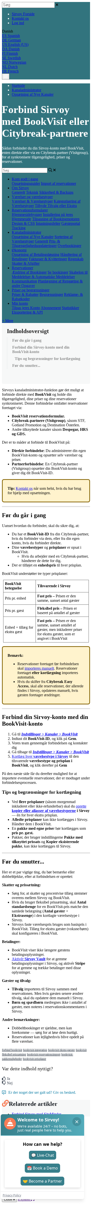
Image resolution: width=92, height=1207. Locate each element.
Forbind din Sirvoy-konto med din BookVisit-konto (40, 349)
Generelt (18, 192)
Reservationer (22, 268)
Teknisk (32, 192)
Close (8, 1199)
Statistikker (70, 308)
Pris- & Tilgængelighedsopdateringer (36, 243)
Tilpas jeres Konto (26, 308)
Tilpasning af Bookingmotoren (55, 219)
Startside (18, 85)
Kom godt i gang (25, 179)
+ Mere (7, 321)
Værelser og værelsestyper (32, 197)
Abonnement (51, 308)
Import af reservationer (58, 183)
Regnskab (75, 259)
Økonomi (19, 250)
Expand (24, 1199)
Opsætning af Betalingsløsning (35, 254)
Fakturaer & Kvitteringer (48, 259)
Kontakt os (20, 18)
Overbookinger (69, 246)
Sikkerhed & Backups (56, 192)
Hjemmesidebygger (27, 214)
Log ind (18, 23)
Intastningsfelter (48, 223)
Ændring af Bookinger (29, 272)
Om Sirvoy (20, 188)
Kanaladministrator (26, 90)
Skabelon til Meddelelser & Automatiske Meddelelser (50, 274)
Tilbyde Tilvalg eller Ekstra (56, 206)
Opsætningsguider (26, 183)
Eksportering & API (27, 312)
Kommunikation (24, 281)
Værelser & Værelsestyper (32, 201)
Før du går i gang (26, 340)
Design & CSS (23, 223)
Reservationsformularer (30, 210)
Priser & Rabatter (25, 294)
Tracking (19, 228)
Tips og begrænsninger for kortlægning (47, 359)
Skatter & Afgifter (25, 263)
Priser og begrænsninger (30, 290)
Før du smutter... (26, 365)
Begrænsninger (51, 294)
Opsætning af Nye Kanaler (32, 94)
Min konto (20, 303)
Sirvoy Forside (23, 14)
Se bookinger (58, 272)
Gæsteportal (70, 223)
